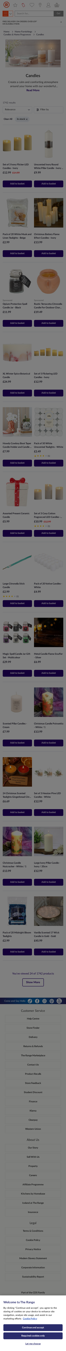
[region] (33, 1323)
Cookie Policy (30, 1319)
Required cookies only (33, 1336)
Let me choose (33, 1344)
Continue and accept (33, 1327)
